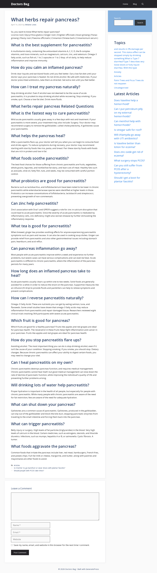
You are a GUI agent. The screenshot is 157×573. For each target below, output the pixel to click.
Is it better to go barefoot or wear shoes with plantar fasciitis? (39, 468)
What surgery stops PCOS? (129, 160)
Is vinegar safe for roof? (128, 129)
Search (117, 18)
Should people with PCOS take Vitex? (29, 470)
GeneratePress (92, 569)
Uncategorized (121, 87)
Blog (135, 4)
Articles (17, 465)
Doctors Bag (20, 4)
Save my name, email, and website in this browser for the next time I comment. (52, 545)
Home (125, 4)
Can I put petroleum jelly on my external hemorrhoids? (128, 112)
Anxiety (117, 72)
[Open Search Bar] (142, 4)
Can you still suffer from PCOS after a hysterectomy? (128, 169)
